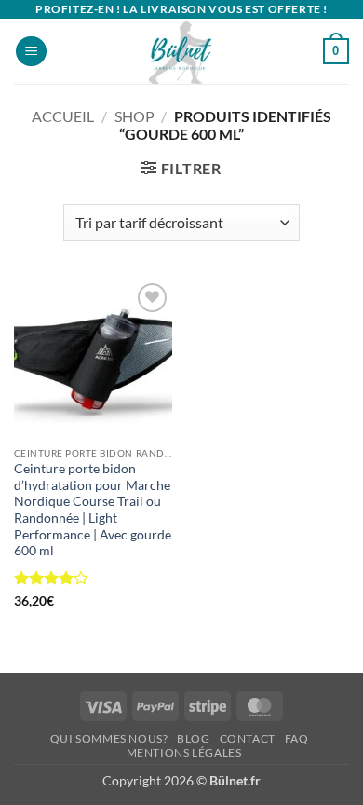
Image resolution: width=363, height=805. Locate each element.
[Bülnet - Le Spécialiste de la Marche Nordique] (182, 51)
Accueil (63, 116)
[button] (31, 51)
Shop (134, 116)
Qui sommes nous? (109, 738)
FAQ (297, 738)
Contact (248, 738)
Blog (193, 738)
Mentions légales (184, 752)
